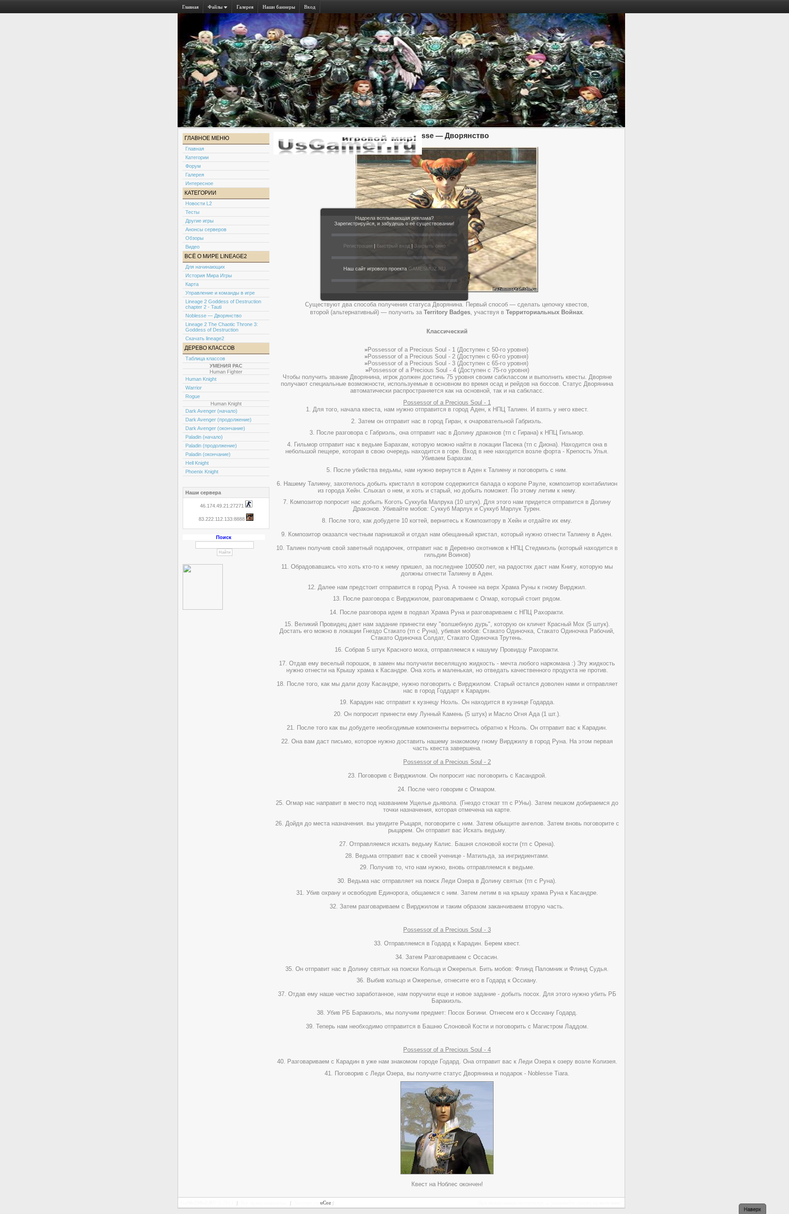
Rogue (192, 396)
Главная (190, 7)
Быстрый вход (393, 246)
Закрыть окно (430, 246)
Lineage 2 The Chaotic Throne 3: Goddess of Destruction (221, 327)
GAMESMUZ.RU (427, 268)
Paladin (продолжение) (211, 445)
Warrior (193, 387)
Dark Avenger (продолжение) (218, 419)
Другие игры (199, 220)
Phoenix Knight (201, 471)
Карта (192, 284)
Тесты (192, 212)
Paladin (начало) (204, 437)
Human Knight (200, 379)
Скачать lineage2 (204, 338)
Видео (192, 246)
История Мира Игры (208, 275)
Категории (197, 157)
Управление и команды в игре (220, 293)
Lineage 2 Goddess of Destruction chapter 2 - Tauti (223, 304)
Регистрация (358, 246)
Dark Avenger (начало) (211, 411)
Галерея (245, 7)
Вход (310, 7)
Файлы (216, 7)
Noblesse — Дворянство (213, 315)
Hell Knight (197, 463)
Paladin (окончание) (208, 454)
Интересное (199, 183)
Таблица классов (205, 358)
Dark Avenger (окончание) (215, 428)
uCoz (325, 1202)
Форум (193, 166)
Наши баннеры (279, 7)
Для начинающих (205, 267)
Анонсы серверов (205, 229)
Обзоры (194, 238)
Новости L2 (198, 203)
